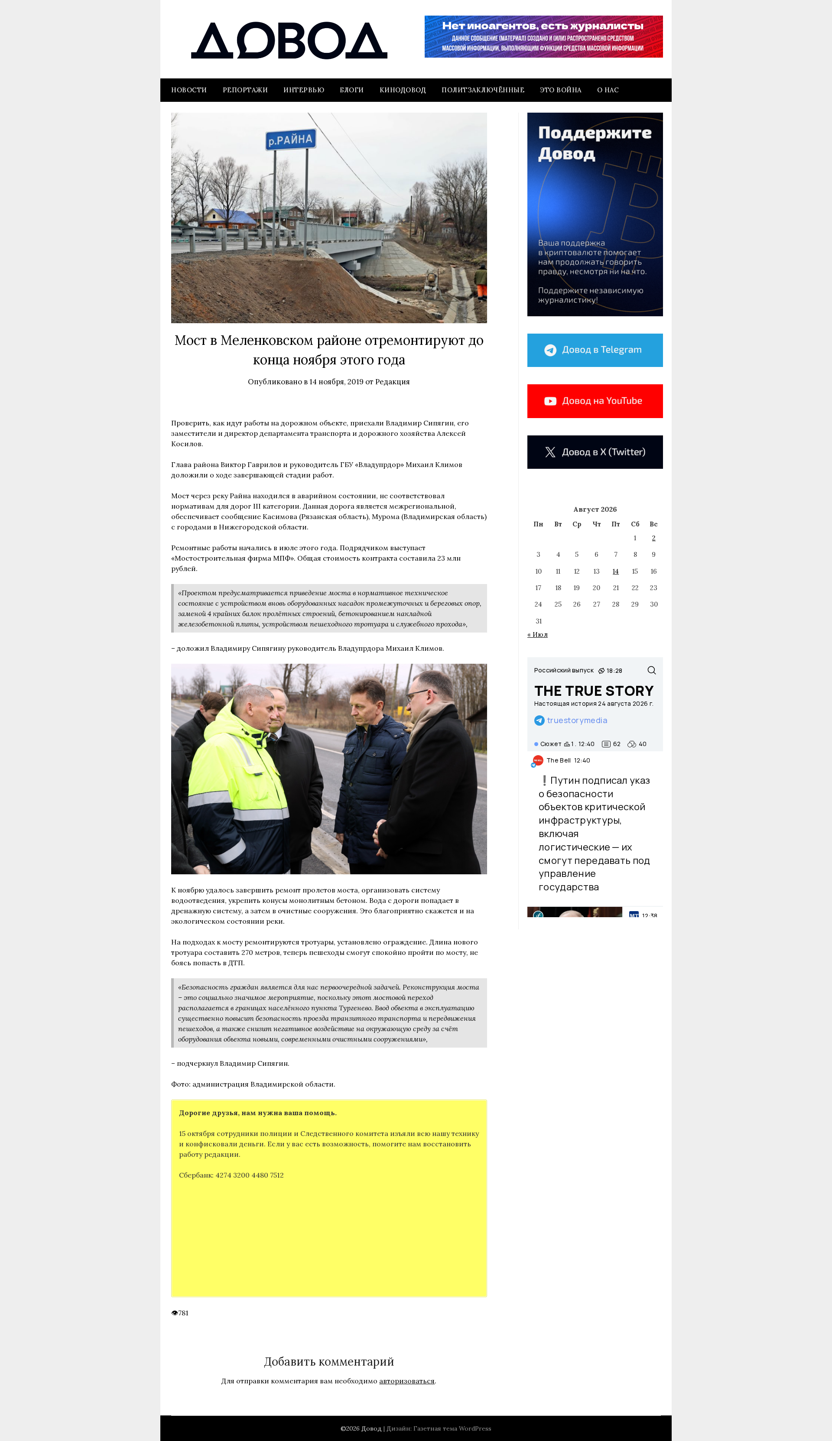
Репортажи (245, 90)
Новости (189, 90)
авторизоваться (407, 1380)
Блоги (352, 90)
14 (616, 571)
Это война (561, 90)
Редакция (392, 381)
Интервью (303, 90)
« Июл (537, 634)
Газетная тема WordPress (452, 1428)
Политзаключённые (483, 90)
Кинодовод (403, 90)
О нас (608, 90)
